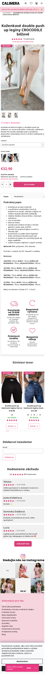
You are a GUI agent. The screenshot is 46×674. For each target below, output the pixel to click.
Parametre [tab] (18, 196)
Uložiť (5, 190)
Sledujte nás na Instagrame (23, 560)
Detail (10, 426)
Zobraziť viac (23, 543)
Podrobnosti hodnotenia (23, 42)
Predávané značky (9, 632)
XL (40, 415)
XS (12, 415)
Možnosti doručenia (9, 179)
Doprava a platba (9, 620)
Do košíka (30, 184)
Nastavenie (22, 661)
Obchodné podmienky (11, 607)
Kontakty (5, 623)
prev (2, 383)
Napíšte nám (7, 626)
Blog (4, 634)
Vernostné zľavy (9, 618)
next (43, 383)
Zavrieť (23, 190)
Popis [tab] (6, 196)
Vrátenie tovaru (8, 612)
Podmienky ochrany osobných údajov (18, 609)
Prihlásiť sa (9, 457)
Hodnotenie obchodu (23, 469)
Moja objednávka (9, 615)
